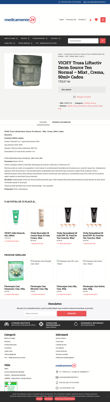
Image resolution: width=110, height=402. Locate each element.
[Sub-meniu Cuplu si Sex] (14, 43)
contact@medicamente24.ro (96, 2)
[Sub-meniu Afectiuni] (28, 38)
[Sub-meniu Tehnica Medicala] (31, 43)
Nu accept (48, 399)
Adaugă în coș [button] (37, 243)
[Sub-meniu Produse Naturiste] (46, 38)
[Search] (103, 40)
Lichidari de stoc (90, 103)
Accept (39, 399)
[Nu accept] (107, 397)
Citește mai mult (12, 241)
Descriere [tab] (43, 122)
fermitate (81, 106)
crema (75, 106)
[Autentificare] (90, 19)
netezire (95, 106)
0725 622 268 (65, 2)
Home (61, 20)
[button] (6, 51)
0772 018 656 (76, 2)
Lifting (88, 106)
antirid (69, 106)
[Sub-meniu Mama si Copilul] (16, 38)
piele (100, 106)
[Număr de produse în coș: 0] (103, 19)
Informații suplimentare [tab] (61, 122)
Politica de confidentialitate (64, 399)
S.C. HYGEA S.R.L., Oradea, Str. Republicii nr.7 (74, 372)
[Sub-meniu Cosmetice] (59, 38)
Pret (59, 109)
